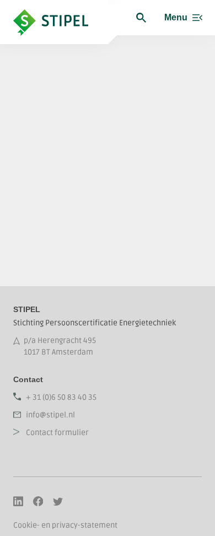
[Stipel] (60, 17)
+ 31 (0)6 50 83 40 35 (61, 397)
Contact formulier (57, 432)
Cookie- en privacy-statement (65, 525)
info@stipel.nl (50, 415)
